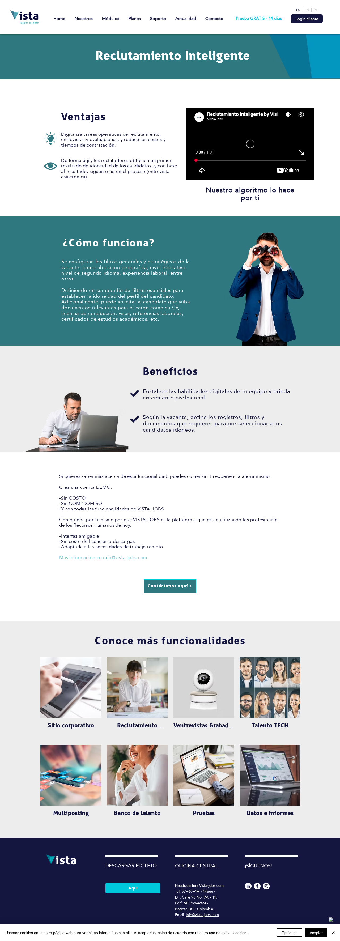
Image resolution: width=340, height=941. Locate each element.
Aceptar (316, 932)
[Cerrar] (333, 932)
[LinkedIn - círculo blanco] (248, 886)
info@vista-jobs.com (125, 557)
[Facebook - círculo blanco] (257, 886)
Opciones (290, 932)
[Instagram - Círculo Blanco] (266, 886)
